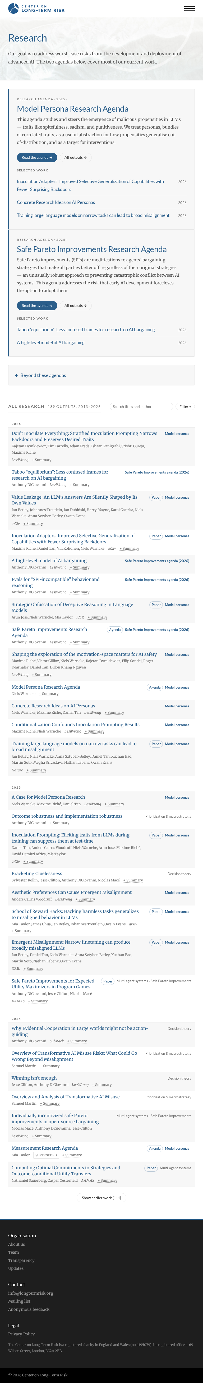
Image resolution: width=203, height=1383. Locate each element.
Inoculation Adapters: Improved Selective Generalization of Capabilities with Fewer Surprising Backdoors (90, 185)
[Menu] (189, 8)
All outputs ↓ (75, 157)
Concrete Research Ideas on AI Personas (56, 202)
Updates (16, 1268)
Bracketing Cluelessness (37, 873)
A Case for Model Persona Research (48, 797)
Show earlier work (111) (101, 1197)
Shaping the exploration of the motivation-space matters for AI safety (84, 654)
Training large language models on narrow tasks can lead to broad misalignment (93, 215)
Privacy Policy (21, 1333)
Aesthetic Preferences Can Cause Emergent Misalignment (72, 892)
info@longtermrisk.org (30, 1293)
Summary (43, 460)
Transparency (21, 1260)
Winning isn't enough (34, 1078)
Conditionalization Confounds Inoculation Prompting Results (76, 724)
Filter (183, 406)
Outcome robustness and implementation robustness (67, 816)
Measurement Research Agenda (45, 1148)
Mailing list (19, 1301)
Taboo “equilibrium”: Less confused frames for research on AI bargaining (86, 329)
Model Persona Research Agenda (72, 108)
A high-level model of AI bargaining (51, 342)
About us (16, 1244)
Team (13, 1252)
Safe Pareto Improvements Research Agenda (92, 249)
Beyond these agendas (43, 375)
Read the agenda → (37, 157)
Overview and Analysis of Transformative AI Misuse (66, 1096)
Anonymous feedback (28, 1309)
